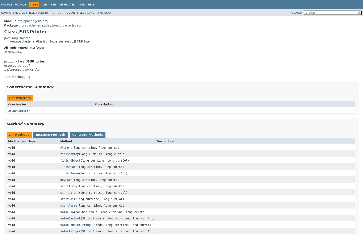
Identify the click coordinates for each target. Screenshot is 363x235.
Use (44, 4)
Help (91, 4)
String (87, 218)
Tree (52, 4)
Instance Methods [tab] (51, 134)
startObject (69, 192)
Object (23, 65)
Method (55, 12)
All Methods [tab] (19, 134)
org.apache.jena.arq (32, 21)
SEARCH (297, 12)
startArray (68, 186)
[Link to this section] (56, 87)
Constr (43, 12)
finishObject (70, 160)
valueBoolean (70, 212)
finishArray (69, 154)
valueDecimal (70, 218)
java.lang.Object (16, 38)
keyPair (66, 180)
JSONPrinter (17, 110)
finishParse (69, 173)
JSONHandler (13, 52)
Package (20, 4)
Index (81, 4)
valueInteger (70, 231)
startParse (68, 205)
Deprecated (66, 4)
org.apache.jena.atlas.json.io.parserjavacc (50, 25)
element (66, 147)
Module (6, 4)
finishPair (68, 167)
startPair (67, 199)
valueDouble (69, 225)
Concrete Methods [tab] (87, 134)
